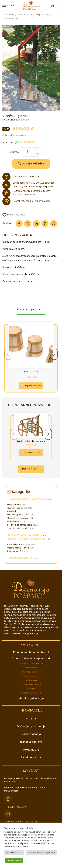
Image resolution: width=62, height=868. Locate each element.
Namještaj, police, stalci (18, 514)
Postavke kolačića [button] (14, 852)
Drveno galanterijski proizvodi (33, 15)
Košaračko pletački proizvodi (26, 539)
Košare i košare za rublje (18, 544)
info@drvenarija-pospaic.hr (21, 821)
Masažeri (11, 511)
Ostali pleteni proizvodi (18, 548)
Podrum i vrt (11, 19)
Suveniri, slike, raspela (17, 528)
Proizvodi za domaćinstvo (19, 525)
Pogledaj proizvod (33, 385)
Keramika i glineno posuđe (24, 535)
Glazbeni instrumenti (17, 508)
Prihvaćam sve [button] (14, 860)
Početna (9, 15)
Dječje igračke (14, 504)
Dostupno (27, 142)
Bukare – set (31, 371)
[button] (54, 354)
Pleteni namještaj (15, 551)
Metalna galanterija (20, 558)
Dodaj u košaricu (33, 163)
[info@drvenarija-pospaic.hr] (8, 814)
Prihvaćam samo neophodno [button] (41, 852)
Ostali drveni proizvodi (18, 518)
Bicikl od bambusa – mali (31, 441)
